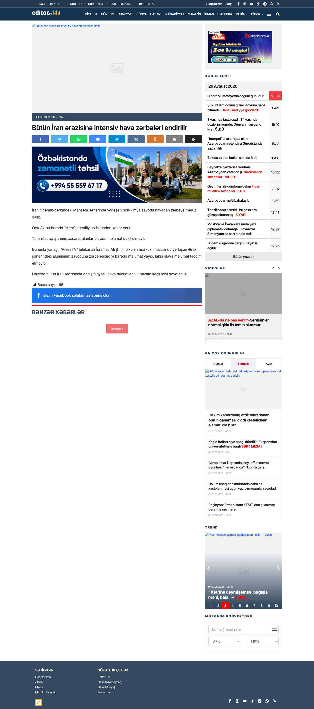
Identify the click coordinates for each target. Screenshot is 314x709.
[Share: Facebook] (40, 139)
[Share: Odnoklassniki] (155, 139)
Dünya (141, 14)
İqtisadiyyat (174, 14)
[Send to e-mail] (174, 139)
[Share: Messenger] (97, 139)
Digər (255, 14)
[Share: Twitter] (59, 139)
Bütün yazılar (243, 256)
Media (240, 14)
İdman (209, 14)
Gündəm (107, 14)
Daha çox (117, 328)
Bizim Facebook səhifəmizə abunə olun (76, 295)
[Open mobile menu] (269, 14)
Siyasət (91, 14)
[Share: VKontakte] (136, 139)
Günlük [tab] (218, 364)
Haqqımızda (214, 4)
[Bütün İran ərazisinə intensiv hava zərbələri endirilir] (117, 68)
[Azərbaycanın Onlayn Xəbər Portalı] (47, 12)
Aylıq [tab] (269, 364)
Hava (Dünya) (106, 687)
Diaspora (224, 14)
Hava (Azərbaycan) (110, 682)
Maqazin (194, 14)
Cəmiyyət (125, 14)
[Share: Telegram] (117, 139)
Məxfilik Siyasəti (45, 692)
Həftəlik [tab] (243, 364)
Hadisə (155, 14)
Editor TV (104, 677)
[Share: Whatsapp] (78, 139)
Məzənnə (104, 692)
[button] (193, 139)
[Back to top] (302, 697)
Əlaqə (228, 4)
